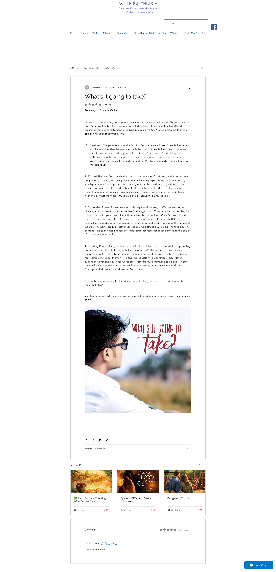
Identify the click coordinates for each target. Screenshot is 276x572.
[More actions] (189, 87)
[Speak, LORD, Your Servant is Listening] (138, 481)
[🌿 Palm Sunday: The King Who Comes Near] (91, 481)
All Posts (74, 67)
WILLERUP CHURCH (138, 3)
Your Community (91, 67)
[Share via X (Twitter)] (93, 439)
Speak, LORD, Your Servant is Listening (137, 500)
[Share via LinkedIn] (100, 439)
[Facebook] (214, 27)
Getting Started (112, 67)
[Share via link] (107, 439)
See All (202, 464)
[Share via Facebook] (86, 439)
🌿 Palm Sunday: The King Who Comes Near (90, 500)
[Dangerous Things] (184, 481)
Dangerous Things (178, 498)
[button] (202, 68)
